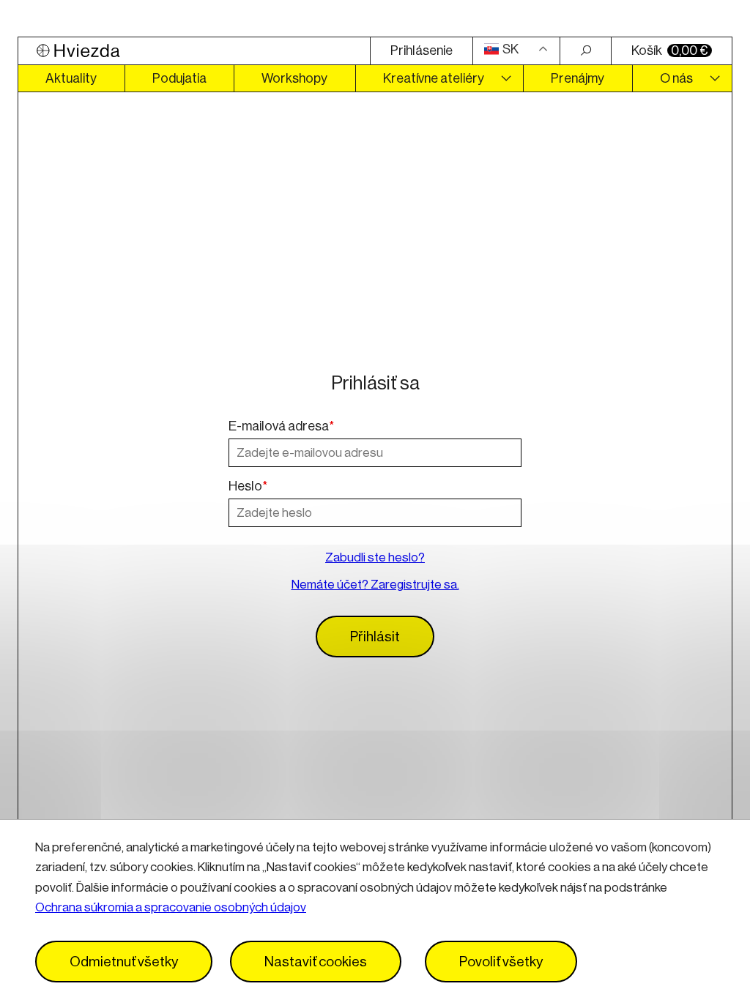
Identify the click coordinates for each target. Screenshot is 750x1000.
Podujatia (179, 78)
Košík (669, 50)
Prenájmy (577, 78)
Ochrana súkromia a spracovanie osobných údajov (170, 907)
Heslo (248, 486)
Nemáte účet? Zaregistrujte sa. (375, 584)
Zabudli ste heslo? (375, 557)
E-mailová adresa (281, 426)
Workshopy (294, 78)
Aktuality (71, 78)
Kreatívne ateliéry (433, 78)
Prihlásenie (421, 50)
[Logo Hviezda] (194, 50)
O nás (676, 78)
